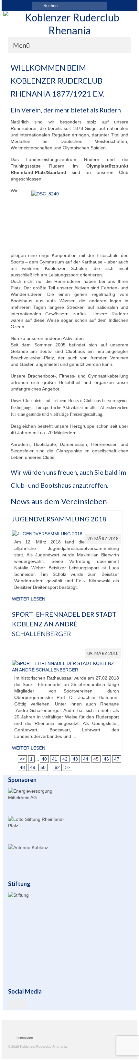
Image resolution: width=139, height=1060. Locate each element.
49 (32, 767)
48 (22, 767)
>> (67, 767)
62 (57, 767)
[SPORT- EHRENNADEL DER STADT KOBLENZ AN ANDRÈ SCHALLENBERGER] (66, 666)
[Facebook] (13, 1004)
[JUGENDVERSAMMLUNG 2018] (47, 533)
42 (65, 759)
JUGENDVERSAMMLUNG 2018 (59, 519)
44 (85, 759)
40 (44, 759)
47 (116, 759)
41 (54, 759)
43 (75, 759)
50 (43, 767)
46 (106, 759)
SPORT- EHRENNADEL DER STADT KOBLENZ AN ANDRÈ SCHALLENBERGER (64, 623)
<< (22, 759)
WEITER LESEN (28, 598)
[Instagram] (22, 1004)
